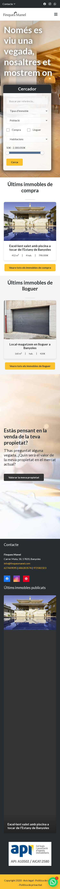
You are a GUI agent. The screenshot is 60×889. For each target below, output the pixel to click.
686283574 (25, 567)
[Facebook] (44, 4)
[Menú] (56, 14)
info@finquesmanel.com (17, 563)
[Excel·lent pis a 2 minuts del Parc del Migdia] (30, 714)
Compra (16, 129)
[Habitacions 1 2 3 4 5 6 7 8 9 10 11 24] (27, 139)
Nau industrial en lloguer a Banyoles (30, 346)
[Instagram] (49, 4)
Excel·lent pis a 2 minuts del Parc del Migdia (30, 247)
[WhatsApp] (54, 4)
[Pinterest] (26, 578)
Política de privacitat (30, 884)
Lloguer (37, 129)
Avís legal (28, 880)
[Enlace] (15, 14)
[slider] (7, 153)
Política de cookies (45, 880)
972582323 (39, 567)
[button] (53, 882)
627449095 (10, 567)
